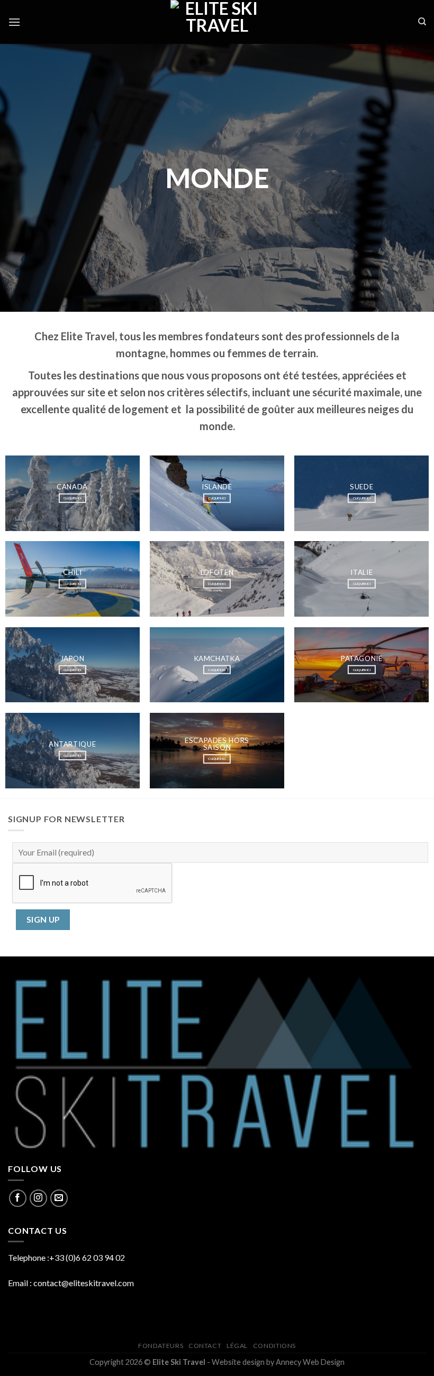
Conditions (274, 1346)
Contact (204, 1346)
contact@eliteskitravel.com (83, 1283)
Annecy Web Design (310, 1362)
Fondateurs (160, 1346)
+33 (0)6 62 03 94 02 (87, 1257)
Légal (237, 1346)
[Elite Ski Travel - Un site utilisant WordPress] (217, 22)
